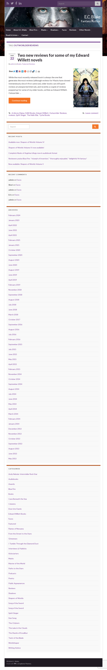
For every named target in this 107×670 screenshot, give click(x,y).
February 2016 (14, 339)
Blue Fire (33, 30)
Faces (64, 30)
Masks (44, 30)
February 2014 (14, 419)
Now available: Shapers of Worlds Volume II (26, 164)
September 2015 (15, 344)
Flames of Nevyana (16, 529)
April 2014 (12, 409)
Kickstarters (13, 553)
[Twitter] (12, 3)
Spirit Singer (21, 115)
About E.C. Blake (20, 30)
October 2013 (14, 439)
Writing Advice (14, 648)
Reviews (72, 30)
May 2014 (12, 404)
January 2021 (13, 245)
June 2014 (12, 399)
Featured (25, 64)
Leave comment (91, 113)
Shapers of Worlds (15, 598)
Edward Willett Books (17, 514)
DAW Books (30, 113)
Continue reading (19, 100)
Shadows (54, 30)
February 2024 (14, 215)
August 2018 (13, 300)
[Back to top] (101, 654)
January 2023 (13, 220)
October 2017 (14, 319)
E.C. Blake (92, 16)
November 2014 (15, 374)
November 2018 (15, 290)
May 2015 (12, 359)
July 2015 (12, 349)
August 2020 (13, 260)
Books (19, 64)
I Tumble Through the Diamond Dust (23, 543)
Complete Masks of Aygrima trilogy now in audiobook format (32, 153)
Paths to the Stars (15, 568)
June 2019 (12, 275)
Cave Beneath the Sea (17, 499)
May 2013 (12, 458)
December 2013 (15, 429)
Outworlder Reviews (58, 113)
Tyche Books (44, 115)
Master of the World (16, 563)
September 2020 (15, 255)
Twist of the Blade (15, 638)
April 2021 (12, 235)
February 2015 (14, 369)
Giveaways (12, 539)
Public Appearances (16, 583)
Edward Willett (42, 113)
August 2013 (13, 448)
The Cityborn (13, 623)
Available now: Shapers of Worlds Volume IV (26, 142)
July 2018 (12, 305)
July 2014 (12, 394)
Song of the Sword (16, 603)
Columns (12, 504)
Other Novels (84, 30)
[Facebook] (16, 3)
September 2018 (15, 295)
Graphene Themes (24, 664)
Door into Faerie (15, 509)
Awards (11, 484)
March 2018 (13, 314)
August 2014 (13, 389)
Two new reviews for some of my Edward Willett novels (53, 57)
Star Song (12, 618)
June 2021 (12, 230)
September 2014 (15, 384)
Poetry (11, 578)
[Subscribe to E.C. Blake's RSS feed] (8, 3)
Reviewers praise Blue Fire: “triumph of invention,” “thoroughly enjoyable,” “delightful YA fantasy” (47, 158)
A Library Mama (18, 113)
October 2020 (14, 250)
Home (8, 30)
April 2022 (12, 225)
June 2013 (12, 453)
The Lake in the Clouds (17, 628)
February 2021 (14, 240)
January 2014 (13, 424)
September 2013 (15, 444)
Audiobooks (13, 479)
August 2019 (13, 270)
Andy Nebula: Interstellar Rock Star (22, 474)
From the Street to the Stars (20, 534)
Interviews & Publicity (17, 548)
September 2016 (15, 324)
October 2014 (14, 379)
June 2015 (12, 354)
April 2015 (12, 364)
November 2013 (15, 434)
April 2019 (12, 280)
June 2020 (12, 265)
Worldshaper (13, 643)
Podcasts (12, 573)
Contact (25, 35)
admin (13, 64)
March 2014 (13, 414)
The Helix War (32, 115)
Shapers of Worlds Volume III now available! (26, 147)
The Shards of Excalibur (18, 633)
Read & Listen (12, 35)
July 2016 (12, 334)
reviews (12, 115)
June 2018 (12, 309)
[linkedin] (20, 3)
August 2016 (13, 329)
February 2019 (14, 285)
